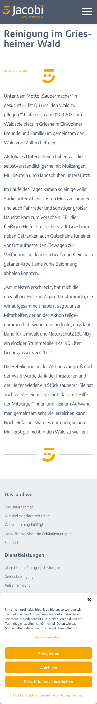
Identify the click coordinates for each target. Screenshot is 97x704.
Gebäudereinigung (19, 576)
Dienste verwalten (47, 637)
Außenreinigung (18, 585)
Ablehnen (48, 667)
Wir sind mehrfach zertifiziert (27, 516)
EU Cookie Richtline (23, 695)
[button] (89, 599)
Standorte (12, 542)
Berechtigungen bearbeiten (48, 681)
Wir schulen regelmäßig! (24, 524)
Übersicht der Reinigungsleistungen (32, 567)
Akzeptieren (48, 653)
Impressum (79, 695)
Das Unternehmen (19, 507)
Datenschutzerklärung (55, 695)
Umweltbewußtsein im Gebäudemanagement (41, 533)
